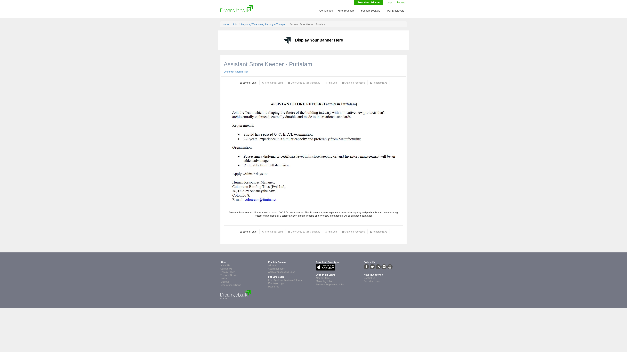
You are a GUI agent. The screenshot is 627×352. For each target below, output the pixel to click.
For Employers (396, 10)
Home (226, 24)
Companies (326, 10)
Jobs (235, 24)
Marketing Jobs (324, 281)
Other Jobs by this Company (305, 82)
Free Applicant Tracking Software (285, 280)
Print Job (332, 82)
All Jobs (272, 265)
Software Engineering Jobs (330, 284)
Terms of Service (229, 275)
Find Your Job (346, 10)
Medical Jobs (323, 277)
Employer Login (276, 283)
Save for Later (249, 82)
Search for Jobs (276, 268)
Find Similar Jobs (273, 82)
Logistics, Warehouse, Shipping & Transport (263, 24)
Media (223, 278)
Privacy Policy (227, 271)
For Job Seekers (371, 10)
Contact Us (226, 268)
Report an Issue (372, 281)
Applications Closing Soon (281, 271)
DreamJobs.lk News (230, 284)
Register (401, 2)
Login (390, 2)
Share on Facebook (354, 82)
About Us (225, 265)
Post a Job (273, 286)
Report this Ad (379, 82)
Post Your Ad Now (368, 2)
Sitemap (224, 281)
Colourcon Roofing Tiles (236, 71)
